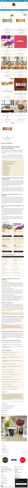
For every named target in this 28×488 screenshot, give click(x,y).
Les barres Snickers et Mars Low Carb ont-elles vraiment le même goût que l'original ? (12, 361)
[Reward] (2, 486)
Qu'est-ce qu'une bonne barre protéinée (8, 164)
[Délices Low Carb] (14, 4)
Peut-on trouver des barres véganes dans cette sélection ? (10, 374)
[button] (26, 4)
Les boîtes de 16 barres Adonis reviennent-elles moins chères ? (11, 379)
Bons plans (16, 470)
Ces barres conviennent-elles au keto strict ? (8, 354)
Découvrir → (7, 251)
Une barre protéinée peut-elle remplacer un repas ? (9, 381)
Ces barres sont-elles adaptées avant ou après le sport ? (10, 386)
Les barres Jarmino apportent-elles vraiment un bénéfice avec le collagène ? (11, 367)
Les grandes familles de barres (7, 168)
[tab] (14, 444)
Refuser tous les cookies (21, 486)
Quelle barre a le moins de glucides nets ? (8, 369)
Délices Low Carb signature (18, 472)
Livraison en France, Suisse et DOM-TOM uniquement (14, 0)
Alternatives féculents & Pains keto (19, 469)
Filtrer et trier (24, 12)
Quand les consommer (6, 172)
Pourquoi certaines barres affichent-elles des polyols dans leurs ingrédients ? (11, 357)
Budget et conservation (6, 173)
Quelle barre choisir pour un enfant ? (7, 384)
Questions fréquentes (6, 174)
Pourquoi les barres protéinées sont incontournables (10, 161)
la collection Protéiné (20, 313)
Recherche (16, 468)
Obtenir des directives (5, 452)
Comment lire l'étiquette (6, 169)
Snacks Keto (16, 471)
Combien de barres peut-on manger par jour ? (9, 363)
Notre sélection (5, 165)
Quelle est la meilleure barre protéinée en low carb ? (9, 352)
